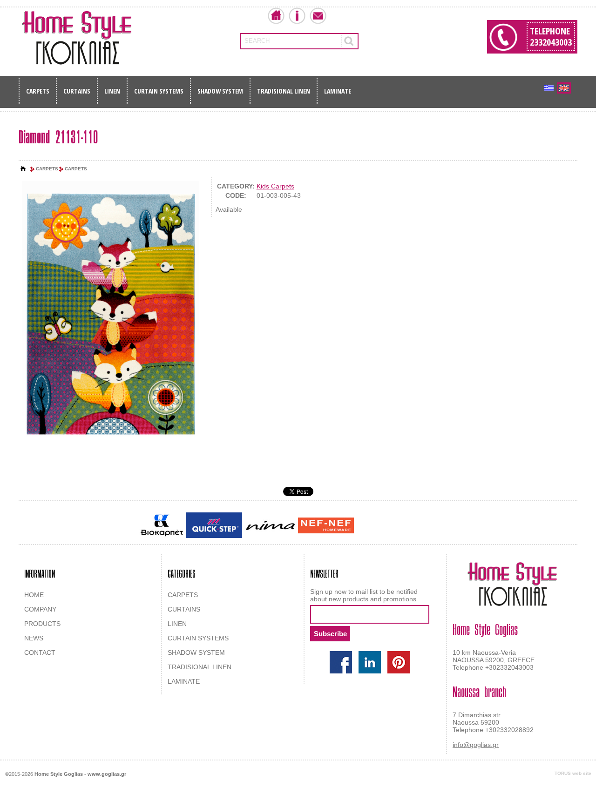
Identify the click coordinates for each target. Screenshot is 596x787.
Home (276, 15)
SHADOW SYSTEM (220, 91)
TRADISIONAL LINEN (283, 91)
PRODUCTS (42, 623)
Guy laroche (372, 526)
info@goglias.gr (476, 744)
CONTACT (39, 652)
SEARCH (257, 40)
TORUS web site (573, 773)
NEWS (33, 638)
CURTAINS (76, 91)
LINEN (112, 91)
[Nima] (270, 525)
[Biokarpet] (161, 525)
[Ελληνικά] (549, 88)
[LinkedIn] (370, 662)
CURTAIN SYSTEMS (158, 91)
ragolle (449, 526)
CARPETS (37, 91)
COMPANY (40, 609)
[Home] (23, 169)
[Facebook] (341, 662)
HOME (34, 595)
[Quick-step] (214, 525)
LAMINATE (337, 91)
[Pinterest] (398, 662)
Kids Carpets (275, 186)
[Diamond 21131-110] (110, 315)
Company (297, 15)
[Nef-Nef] (326, 525)
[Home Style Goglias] (77, 37)
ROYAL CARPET (414, 526)
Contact (318, 15)
